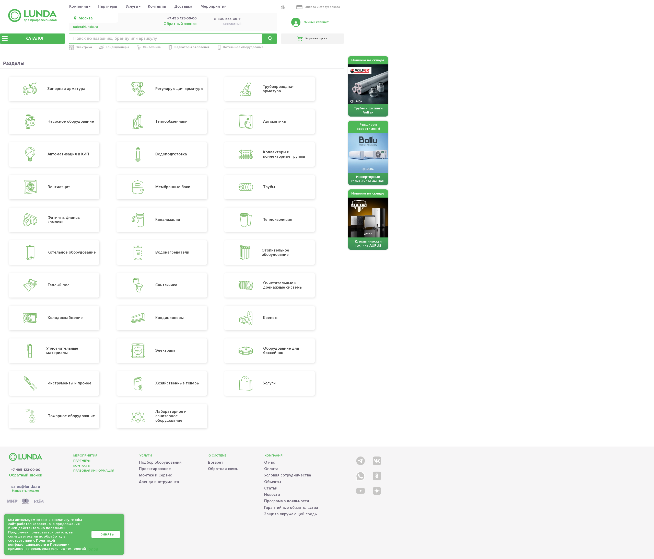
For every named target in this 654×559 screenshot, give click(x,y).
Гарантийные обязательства (291, 507)
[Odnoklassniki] (376, 475)
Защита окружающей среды (291, 514)
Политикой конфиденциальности (31, 542)
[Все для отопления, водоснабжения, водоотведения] (32, 15)
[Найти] (270, 38)
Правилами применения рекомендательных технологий (47, 546)
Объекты (272, 482)
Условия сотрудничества (287, 475)
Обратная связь (223, 468)
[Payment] (25, 501)
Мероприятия (214, 6)
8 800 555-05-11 (227, 19)
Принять (106, 534)
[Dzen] (376, 491)
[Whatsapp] (360, 475)
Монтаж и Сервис (155, 475)
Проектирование (155, 468)
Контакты (157, 6)
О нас (269, 462)
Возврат (215, 462)
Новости (272, 494)
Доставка (183, 6)
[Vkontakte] (376, 460)
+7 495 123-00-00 (182, 18)
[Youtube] (360, 491)
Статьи (270, 488)
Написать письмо (25, 491)
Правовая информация (93, 471)
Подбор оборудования (160, 462)
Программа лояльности (286, 501)
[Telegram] (360, 460)
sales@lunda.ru (85, 27)
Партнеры (107, 6)
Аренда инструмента (159, 482)
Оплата (271, 468)
